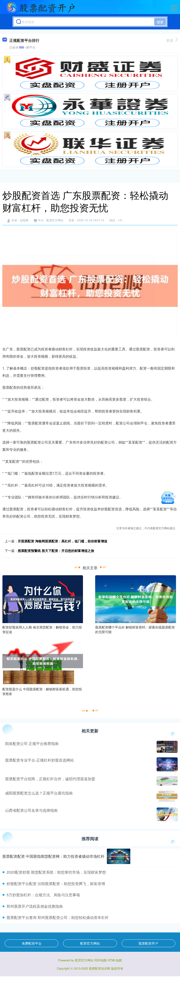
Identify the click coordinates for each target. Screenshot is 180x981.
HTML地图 (115, 960)
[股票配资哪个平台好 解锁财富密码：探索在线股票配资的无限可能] (135, 598)
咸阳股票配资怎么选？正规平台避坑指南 (39, 793)
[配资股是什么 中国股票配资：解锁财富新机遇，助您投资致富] (42, 660)
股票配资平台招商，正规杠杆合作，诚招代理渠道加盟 (50, 778)
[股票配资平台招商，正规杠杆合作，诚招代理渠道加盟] (166, 781)
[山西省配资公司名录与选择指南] (166, 815)
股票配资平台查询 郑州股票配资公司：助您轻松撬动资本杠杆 (58, 917)
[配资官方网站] (40, 8)
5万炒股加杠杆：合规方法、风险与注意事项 (43, 894)
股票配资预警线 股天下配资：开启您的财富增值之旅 (56, 550)
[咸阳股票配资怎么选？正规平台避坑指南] (166, 796)
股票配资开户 (148, 943)
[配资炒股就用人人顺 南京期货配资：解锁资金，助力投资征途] (42, 598)
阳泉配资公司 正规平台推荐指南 (32, 743)
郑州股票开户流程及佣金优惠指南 (35, 906)
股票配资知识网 (99, 968)
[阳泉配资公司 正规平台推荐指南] (166, 747)
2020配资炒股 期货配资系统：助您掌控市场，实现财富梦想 (56, 872)
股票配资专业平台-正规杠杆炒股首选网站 (39, 760)
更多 (170, 40)
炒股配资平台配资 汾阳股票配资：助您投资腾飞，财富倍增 (56, 883)
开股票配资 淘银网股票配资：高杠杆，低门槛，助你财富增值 (62, 541)
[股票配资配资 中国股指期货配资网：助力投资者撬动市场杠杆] (118, 856)
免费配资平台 (31, 943)
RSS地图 (100, 960)
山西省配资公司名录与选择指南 (31, 810)
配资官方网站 (90, 943)
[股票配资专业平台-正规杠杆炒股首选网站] (166, 764)
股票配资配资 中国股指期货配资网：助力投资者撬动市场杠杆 (53, 856)
